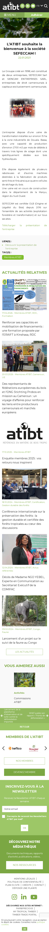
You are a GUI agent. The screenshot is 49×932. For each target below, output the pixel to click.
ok (24, 929)
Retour (24, 726)
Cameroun (38, 374)
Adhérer (36, 15)
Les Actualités (24, 652)
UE (3, 377)
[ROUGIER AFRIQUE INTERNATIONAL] (33, 748)
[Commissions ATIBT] (24, 680)
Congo (36, 629)
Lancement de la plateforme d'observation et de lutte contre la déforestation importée (13, 715)
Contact (39, 885)
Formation (7, 316)
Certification (38, 502)
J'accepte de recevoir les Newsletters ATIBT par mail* (26, 817)
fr (37, 6)
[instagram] (14, 898)
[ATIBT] (11, 6)
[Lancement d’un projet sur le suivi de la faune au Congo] (24, 610)
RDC (34, 313)
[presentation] (3, 748)
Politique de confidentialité (24, 882)
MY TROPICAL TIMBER (24, 911)
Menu (11, 15)
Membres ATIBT (13, 257)
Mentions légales (24, 879)
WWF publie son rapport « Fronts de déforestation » (36, 715)
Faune (5, 632)
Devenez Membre (25, 772)
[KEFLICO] (15, 748)
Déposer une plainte (24, 888)
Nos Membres (24, 761)
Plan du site (12, 885)
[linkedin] (23, 898)
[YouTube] (33, 898)
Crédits (26, 885)
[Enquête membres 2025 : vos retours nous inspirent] (24, 434)
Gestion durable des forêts (15, 505)
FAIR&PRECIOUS (24, 908)
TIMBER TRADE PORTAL (24, 914)
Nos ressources (24, 865)
